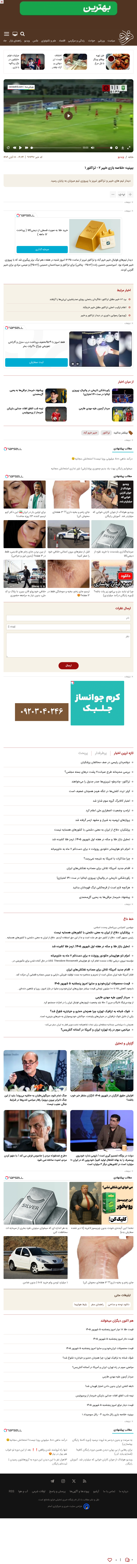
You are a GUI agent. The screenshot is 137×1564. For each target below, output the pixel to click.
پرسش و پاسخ (57, 1491)
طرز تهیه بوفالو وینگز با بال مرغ (98, 59)
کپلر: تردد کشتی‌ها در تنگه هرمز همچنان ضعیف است (99, 791)
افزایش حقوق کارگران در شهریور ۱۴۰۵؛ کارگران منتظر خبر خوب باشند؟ (101, 1098)
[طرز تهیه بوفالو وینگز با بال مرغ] (118, 62)
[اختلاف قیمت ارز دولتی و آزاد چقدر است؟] (75, 62)
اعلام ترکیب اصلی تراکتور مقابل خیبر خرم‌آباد (104, 307)
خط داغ (128, 919)
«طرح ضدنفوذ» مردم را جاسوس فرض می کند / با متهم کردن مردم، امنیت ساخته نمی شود (35, 1158)
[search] (22, 34)
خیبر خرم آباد (90, 433)
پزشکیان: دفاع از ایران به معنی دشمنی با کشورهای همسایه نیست (92, 829)
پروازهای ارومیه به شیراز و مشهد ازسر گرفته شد (102, 820)
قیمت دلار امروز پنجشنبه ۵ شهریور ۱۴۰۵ (113, 1339)
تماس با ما (109, 1491)
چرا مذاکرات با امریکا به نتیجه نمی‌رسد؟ (107, 858)
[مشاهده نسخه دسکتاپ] (14, 34)
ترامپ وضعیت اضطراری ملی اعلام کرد (108, 810)
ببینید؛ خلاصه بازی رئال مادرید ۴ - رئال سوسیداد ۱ (107, 1415)
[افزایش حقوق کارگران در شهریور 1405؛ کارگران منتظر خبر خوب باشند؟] (101, 1071)
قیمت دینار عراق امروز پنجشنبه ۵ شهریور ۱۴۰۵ (110, 1405)
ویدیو (27, 41)
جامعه (3, 41)
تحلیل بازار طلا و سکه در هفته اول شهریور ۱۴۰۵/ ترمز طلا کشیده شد (91, 839)
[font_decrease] (113, 194)
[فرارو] (125, 37)
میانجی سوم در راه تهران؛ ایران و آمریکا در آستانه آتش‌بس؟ (95, 1029)
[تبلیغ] (68, 14)
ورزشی (101, 41)
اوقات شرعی (38, 1491)
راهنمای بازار (15, 41)
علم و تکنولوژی (48, 41)
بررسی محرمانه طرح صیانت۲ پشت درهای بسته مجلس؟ (97, 772)
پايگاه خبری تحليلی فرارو (61, 1500)
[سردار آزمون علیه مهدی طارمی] (122, 414)
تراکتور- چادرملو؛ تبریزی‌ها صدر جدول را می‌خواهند (101, 781)
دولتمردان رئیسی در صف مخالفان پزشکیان (105, 762)
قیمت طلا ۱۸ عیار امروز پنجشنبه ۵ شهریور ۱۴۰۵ (109, 1329)
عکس (35, 41)
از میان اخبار (125, 382)
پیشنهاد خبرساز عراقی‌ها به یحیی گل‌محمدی (26, 392)
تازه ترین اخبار (123, 753)
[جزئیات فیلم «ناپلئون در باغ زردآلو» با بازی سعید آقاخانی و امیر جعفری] (33, 62)
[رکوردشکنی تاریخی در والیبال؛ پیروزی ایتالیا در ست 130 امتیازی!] (122, 396)
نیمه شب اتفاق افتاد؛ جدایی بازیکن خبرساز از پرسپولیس (25, 411)
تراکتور (106, 433)
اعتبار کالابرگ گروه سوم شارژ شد (111, 801)
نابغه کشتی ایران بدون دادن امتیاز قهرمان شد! (109, 1386)
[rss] (84, 1481)
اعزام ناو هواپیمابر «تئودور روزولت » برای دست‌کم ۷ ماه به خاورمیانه (90, 849)
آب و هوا (23, 1491)
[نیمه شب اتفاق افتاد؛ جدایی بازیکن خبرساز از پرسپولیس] (56, 414)
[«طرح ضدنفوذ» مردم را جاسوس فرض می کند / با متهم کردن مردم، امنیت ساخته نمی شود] (35, 1131)
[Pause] (73, 364)
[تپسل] (18, 215)
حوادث (91, 41)
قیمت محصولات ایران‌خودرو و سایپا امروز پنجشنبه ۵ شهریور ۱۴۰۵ (92, 983)
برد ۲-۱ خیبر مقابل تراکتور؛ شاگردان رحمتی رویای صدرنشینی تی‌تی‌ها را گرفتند (88, 299)
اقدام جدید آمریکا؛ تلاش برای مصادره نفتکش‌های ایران (98, 868)
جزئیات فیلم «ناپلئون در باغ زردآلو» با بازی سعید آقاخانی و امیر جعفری (13, 61)
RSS (11, 1491)
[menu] (7, 34)
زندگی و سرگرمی (76, 41)
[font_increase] (130, 194)
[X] (74, 1481)
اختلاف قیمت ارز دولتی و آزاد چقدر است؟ (57, 61)
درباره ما (123, 1491)
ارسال (69, 666)
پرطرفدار (101, 753)
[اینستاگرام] (63, 1481)
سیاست (111, 41)
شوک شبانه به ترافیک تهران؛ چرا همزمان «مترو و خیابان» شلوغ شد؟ (90, 1011)
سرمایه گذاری (42, 249)
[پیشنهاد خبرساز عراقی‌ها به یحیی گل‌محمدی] (56, 396)
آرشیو (96, 1491)
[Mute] (78, 364)
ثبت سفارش (36, 362)
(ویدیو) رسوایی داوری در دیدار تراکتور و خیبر (103, 315)
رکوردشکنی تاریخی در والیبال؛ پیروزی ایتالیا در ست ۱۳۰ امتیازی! (91, 392)
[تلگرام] (52, 1481)
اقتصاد (62, 41)
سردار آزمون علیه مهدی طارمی (94, 409)
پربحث (83, 753)
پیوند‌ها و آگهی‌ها (79, 1491)
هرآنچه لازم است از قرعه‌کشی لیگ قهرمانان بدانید (101, 887)
